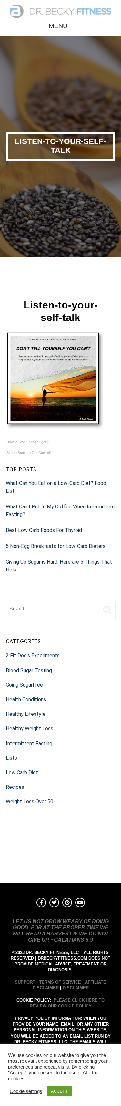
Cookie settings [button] (26, 1091)
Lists (11, 758)
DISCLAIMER (76, 988)
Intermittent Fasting (29, 743)
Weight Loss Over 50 (29, 801)
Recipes (15, 787)
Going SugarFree (24, 685)
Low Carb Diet (22, 772)
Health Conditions (26, 699)
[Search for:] (52, 609)
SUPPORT (25, 982)
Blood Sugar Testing (29, 670)
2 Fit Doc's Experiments (33, 655)
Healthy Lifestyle (25, 714)
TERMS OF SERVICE (60, 982)
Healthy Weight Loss (29, 728)
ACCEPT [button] (59, 1091)
